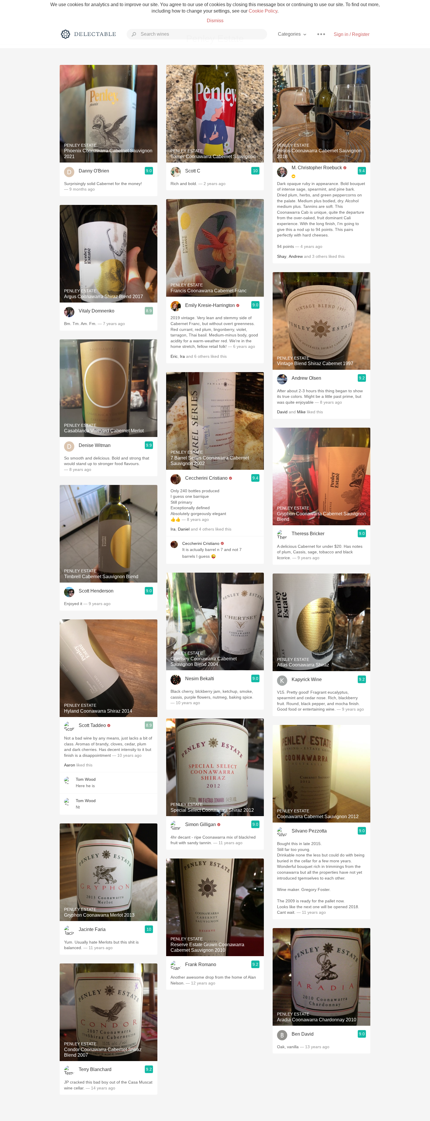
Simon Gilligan (200, 824)
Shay (281, 256)
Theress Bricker (308, 533)
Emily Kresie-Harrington (210, 305)
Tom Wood (86, 779)
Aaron (69, 765)
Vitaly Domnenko (96, 310)
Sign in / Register (351, 34)
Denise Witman (95, 445)
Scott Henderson (96, 590)
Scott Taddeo (92, 725)
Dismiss (215, 20)
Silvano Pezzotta (309, 830)
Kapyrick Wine (307, 679)
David (282, 412)
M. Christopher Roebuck (317, 167)
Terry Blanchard (95, 1069)
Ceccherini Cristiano (206, 478)
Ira (182, 356)
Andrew (296, 256)
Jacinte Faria (92, 929)
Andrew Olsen (306, 378)
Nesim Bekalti (199, 678)
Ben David (303, 1034)
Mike (301, 412)
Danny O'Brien (94, 170)
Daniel (184, 529)
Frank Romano (200, 964)
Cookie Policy (263, 10)
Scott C (192, 170)
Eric (174, 356)
